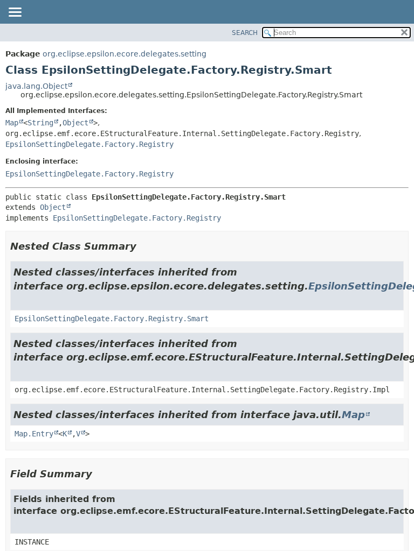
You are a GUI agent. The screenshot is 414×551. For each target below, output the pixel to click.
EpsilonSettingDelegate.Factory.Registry (89, 144)
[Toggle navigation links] (14, 12)
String (40, 122)
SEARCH (245, 33)
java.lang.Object (36, 86)
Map (11, 122)
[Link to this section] (144, 246)
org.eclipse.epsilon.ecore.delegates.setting (124, 54)
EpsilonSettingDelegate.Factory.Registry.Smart (112, 318)
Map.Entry (34, 433)
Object (75, 122)
